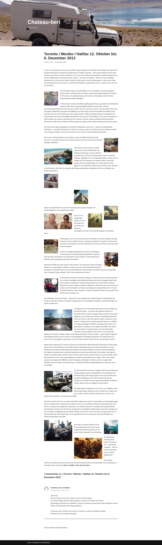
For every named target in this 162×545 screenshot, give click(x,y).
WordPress (46, 542)
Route (68, 23)
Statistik (114, 23)
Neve (29, 542)
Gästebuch (123, 23)
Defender (86, 23)
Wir (80, 23)
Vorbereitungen (97, 23)
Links (107, 23)
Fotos (74, 23)
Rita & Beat (50, 62)
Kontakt (131, 23)
